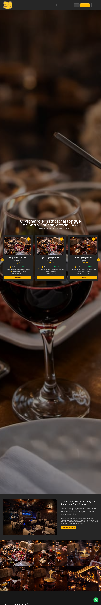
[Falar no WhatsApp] (95, 599)
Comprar (18, 277)
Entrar (76, 5)
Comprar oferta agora (68, 527)
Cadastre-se (85, 5)
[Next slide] (98, 259)
